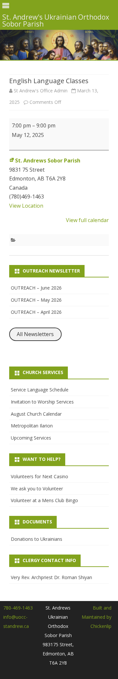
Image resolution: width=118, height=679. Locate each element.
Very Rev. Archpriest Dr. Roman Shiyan (51, 577)
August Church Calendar (36, 414)
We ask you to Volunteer (37, 488)
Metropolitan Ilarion (32, 426)
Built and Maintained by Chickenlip (96, 617)
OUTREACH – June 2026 (36, 288)
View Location (26, 205)
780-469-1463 (18, 608)
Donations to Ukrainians (36, 539)
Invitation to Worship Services (42, 402)
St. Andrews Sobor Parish (47, 160)
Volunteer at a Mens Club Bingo (44, 500)
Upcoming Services (31, 438)
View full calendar (87, 220)
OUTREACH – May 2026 (36, 300)
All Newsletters (35, 334)
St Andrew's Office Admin (41, 90)
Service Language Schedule (40, 390)
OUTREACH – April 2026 (36, 312)
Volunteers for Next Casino (39, 476)
